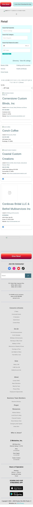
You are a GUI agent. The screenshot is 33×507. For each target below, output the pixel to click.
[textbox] (10, 38)
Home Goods (4, 72)
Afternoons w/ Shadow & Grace (16, 346)
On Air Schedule (16, 335)
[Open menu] (16, 14)
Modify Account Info (16, 370)
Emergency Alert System (16, 423)
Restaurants (10, 134)
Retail (15, 107)
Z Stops (16, 311)
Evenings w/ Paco (16, 349)
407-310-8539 (5, 109)
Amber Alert (16, 426)
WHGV (19, 286)
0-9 (3, 80)
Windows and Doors (22, 107)
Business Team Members (16, 398)
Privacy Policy (16, 389)
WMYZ (16, 285)
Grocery (3, 68)
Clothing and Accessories (23, 65)
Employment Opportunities (16, 391)
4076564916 (5, 215)
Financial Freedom (16, 418)
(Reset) (22, 82)
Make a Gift (16, 364)
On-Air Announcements (16, 332)
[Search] (28, 275)
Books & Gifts (4, 65)
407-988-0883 (16, 459)
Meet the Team (16, 386)
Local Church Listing (16, 415)
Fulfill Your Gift (16, 367)
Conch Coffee (10, 130)
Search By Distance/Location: (10, 42)
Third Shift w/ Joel (16, 354)
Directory (16, 61)
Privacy (22, 503)
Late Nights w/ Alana (16, 352)
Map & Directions (16, 383)
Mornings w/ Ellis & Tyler (16, 340)
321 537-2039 (5, 137)
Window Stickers (16, 412)
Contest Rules (16, 322)
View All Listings (25, 61)
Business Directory (16, 401)
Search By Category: (8, 34)
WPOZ (12, 285)
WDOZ (12, 286)
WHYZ (19, 285)
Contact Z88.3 (16, 380)
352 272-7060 (5, 167)
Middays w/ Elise (16, 343)
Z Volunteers (16, 317)
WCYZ (16, 286)
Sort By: (3, 85)
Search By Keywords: (8, 27)
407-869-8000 (19, 296)
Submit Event (16, 319)
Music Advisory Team (16, 421)
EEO (18, 503)
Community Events (16, 314)
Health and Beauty (21, 68)
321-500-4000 (16, 455)
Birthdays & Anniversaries (16, 338)
